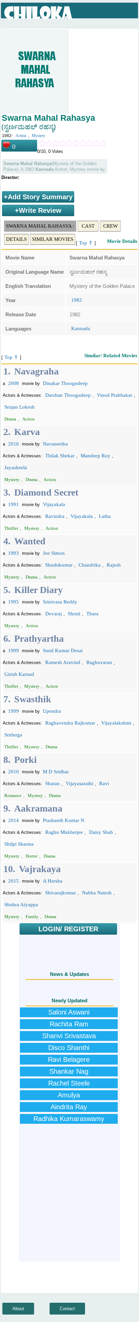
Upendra (52, 711)
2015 (13, 881)
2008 (13, 383)
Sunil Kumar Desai (63, 650)
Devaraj (53, 613)
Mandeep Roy (95, 455)
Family (32, 916)
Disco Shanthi (68, 1047)
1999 (13, 650)
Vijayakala (54, 504)
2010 (13, 771)
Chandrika (90, 565)
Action (21, 135)
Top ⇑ (86, 243)
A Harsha (52, 881)
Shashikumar (59, 565)
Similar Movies (52, 239)
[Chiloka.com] (39, 13)
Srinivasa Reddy (60, 602)
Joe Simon (54, 553)
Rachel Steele (69, 1083)
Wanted (30, 541)
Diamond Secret (46, 492)
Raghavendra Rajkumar (70, 723)
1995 (13, 602)
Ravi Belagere (69, 1059)
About (18, 1308)
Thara (92, 613)
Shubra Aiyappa (21, 904)
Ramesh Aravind (62, 662)
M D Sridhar (56, 771)
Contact (67, 1308)
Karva (27, 431)
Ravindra (54, 516)
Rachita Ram (69, 1024)
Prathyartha (39, 638)
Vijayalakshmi (116, 723)
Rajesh (114, 565)
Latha (105, 516)
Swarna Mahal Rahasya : (40, 226)
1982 (76, 300)
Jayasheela (15, 467)
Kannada (80, 328)
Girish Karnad (19, 674)
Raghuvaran (99, 662)
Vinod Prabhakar (114, 395)
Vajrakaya (40, 868)
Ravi (104, 783)
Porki (25, 759)
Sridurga (13, 734)
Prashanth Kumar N (63, 820)
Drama (10, 418)
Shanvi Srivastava (69, 1036)
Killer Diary (38, 589)
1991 (13, 504)
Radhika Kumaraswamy (68, 1118)
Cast (88, 226)
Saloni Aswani (68, 1012)
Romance (13, 795)
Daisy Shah (101, 832)
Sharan (52, 783)
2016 (13, 444)
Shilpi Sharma (19, 844)
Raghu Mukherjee (64, 832)
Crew (110, 226)
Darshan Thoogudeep (68, 395)
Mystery (38, 135)
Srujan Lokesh (19, 407)
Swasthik (32, 699)
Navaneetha (55, 444)
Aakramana (38, 808)
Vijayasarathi (79, 783)
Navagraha (36, 371)
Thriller (11, 528)
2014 (13, 820)
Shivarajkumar (60, 892)
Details (16, 239)
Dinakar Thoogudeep (65, 383)
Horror (31, 856)
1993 (13, 553)
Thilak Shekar (60, 455)
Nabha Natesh (97, 892)
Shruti (74, 613)
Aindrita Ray (69, 1107)
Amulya (69, 1095)
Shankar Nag (68, 1071)
